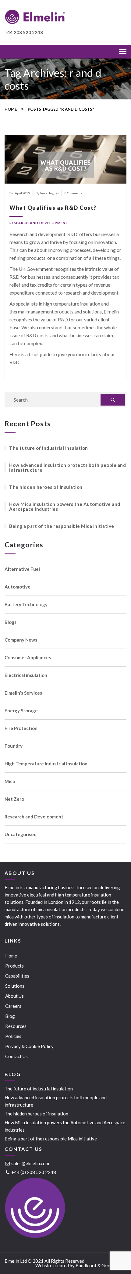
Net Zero (14, 799)
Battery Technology (26, 604)
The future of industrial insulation (48, 448)
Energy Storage (21, 710)
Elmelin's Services (23, 693)
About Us (14, 996)
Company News (21, 639)
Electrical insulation (26, 675)
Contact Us (16, 1056)
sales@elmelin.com (29, 1163)
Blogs (10, 622)
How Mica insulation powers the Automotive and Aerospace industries (64, 506)
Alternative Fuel (22, 569)
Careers (13, 1006)
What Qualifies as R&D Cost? (53, 207)
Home (11, 109)
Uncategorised (21, 834)
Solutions (14, 986)
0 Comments (73, 193)
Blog (10, 1016)
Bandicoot (86, 1265)
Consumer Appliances (28, 657)
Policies (13, 1036)
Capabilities (17, 976)
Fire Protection (21, 728)
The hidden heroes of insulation (46, 487)
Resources (16, 1026)
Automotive (17, 586)
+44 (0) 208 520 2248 (33, 1172)
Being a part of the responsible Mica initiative (61, 526)
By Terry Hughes (47, 193)
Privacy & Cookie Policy (29, 1046)
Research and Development (38, 223)
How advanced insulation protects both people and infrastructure (67, 467)
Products (14, 965)
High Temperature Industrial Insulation (46, 763)
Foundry (14, 746)
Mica (10, 781)
